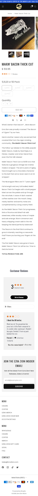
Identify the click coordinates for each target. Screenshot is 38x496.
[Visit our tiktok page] (12, 467)
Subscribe (19, 386)
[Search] (35, 6)
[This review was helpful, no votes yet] (25, 345)
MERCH (4, 441)
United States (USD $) (18, 477)
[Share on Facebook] (13, 120)
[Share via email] (25, 120)
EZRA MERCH (7, 412)
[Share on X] (17, 120)
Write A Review (19, 297)
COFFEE (5, 409)
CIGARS (5, 406)
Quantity (6, 100)
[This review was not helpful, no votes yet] (29, 345)
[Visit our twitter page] (17, 467)
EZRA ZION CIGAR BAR (10, 416)
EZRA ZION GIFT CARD (10, 444)
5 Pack (6, 88)
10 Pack (17, 88)
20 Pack (29, 88)
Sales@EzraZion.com (10, 462)
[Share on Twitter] (21, 120)
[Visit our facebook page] (2, 467)
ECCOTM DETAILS (9, 419)
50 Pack (7, 94)
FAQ (3, 451)
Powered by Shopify (19, 491)
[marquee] (19, 1)
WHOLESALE (6, 430)
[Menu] (3, 6)
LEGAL (4, 447)
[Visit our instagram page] (7, 467)
